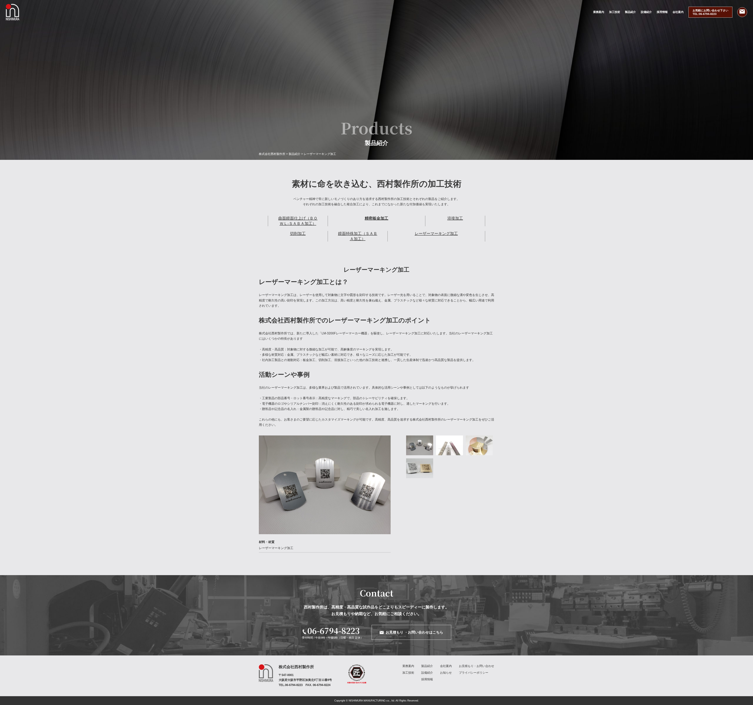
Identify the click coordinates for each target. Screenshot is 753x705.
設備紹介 (646, 12)
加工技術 (614, 12)
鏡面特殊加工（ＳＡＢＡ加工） (357, 236)
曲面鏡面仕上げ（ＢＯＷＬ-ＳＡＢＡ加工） (297, 221)
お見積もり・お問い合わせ (476, 666)
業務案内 (598, 12)
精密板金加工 (376, 218)
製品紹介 (630, 12)
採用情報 (662, 12)
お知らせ (446, 672)
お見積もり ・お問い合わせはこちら (414, 632)
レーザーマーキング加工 (436, 233)
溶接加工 (455, 218)
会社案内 (678, 12)
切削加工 (298, 233)
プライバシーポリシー (473, 672)
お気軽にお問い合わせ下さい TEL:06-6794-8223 (710, 12)
